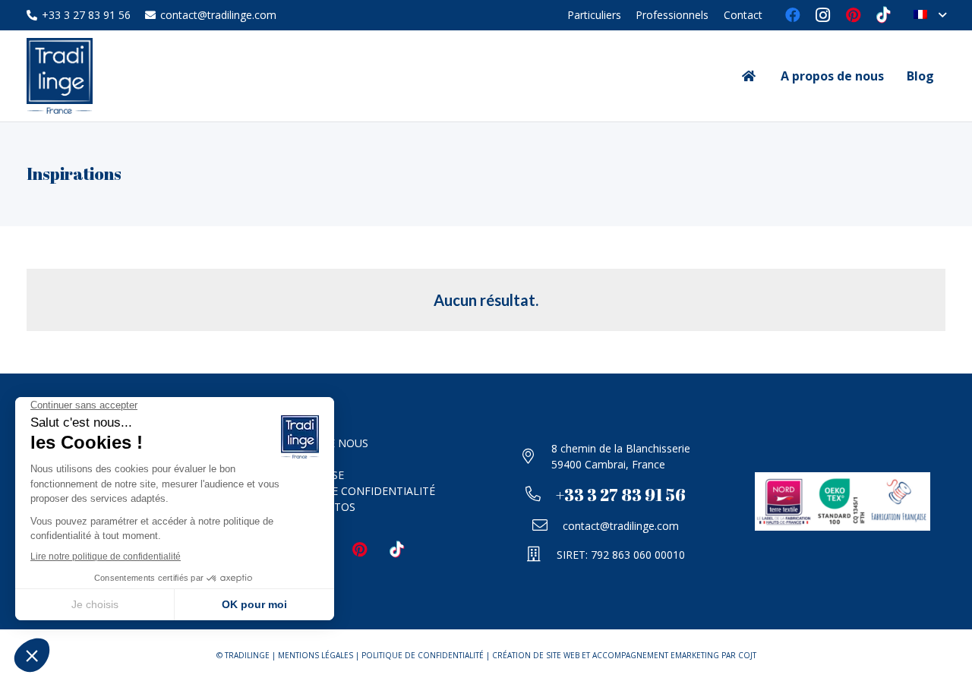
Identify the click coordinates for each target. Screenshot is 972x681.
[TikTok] (884, 15)
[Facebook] (793, 15)
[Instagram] (823, 15)
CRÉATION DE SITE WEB (535, 655)
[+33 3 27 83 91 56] (540, 495)
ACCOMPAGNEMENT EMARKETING (655, 655)
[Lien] (60, 76)
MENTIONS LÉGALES (315, 655)
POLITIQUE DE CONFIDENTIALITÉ (349, 491)
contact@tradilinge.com (621, 526)
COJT (747, 655)
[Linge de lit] (486, 174)
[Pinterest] (853, 15)
